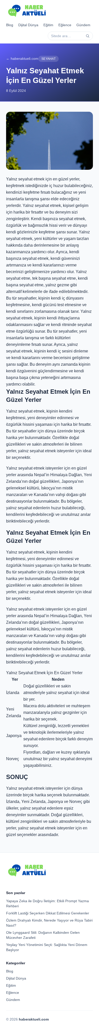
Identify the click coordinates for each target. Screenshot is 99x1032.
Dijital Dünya (28, 25)
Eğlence (64, 25)
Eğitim (48, 25)
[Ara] (88, 36)
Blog (9, 25)
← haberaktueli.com (22, 58)
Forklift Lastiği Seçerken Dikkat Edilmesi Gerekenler (47, 913)
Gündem (83, 25)
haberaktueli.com (34, 1019)
